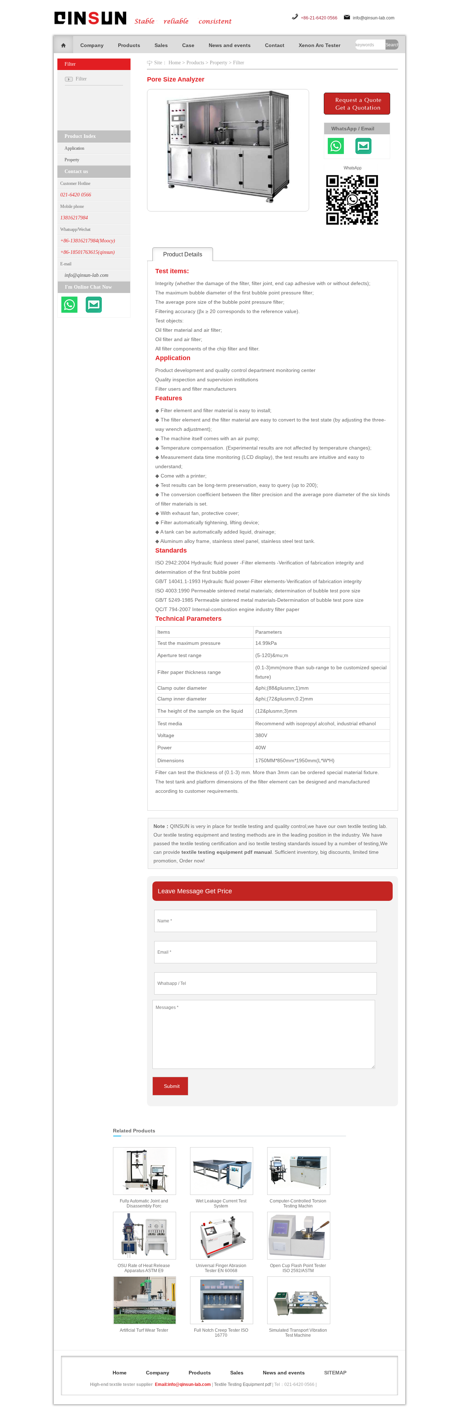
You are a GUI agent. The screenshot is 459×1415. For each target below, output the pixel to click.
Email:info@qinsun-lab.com (183, 1384)
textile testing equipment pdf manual (226, 852)
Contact (274, 45)
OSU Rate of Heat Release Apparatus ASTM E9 (144, 1268)
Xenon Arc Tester (319, 45)
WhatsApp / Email (352, 128)
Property (72, 159)
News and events (230, 45)
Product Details (182, 254)
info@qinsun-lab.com (373, 17)
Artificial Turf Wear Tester (144, 1330)
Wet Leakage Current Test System (221, 1203)
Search (391, 44)
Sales (161, 45)
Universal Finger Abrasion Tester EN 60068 (221, 1268)
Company (92, 45)
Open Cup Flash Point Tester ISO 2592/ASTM (298, 1268)
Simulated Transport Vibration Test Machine (298, 1333)
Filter (238, 62)
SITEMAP (335, 1373)
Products (129, 45)
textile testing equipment (190, 835)
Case (188, 45)
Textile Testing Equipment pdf (242, 1384)
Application (74, 148)
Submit (172, 1086)
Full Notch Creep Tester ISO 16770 (221, 1333)
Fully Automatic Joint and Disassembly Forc (144, 1203)
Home (175, 62)
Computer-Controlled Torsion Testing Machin (298, 1203)
